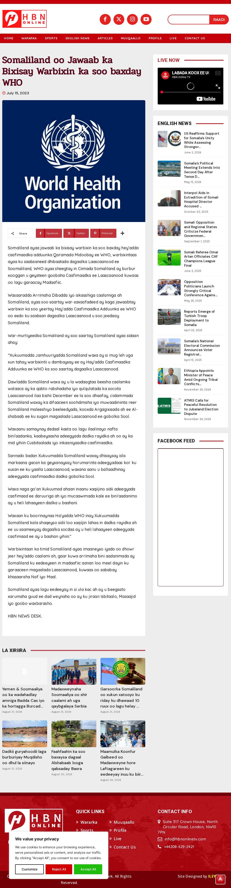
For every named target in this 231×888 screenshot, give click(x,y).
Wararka (89, 822)
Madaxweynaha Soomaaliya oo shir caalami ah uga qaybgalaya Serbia (69, 697)
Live (117, 838)
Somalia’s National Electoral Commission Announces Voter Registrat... (202, 348)
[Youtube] (146, 19)
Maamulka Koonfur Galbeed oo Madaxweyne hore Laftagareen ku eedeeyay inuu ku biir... (121, 763)
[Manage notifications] (220, 878)
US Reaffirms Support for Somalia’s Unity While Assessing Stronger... (201, 140)
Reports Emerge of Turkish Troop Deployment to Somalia (199, 318)
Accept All (88, 869)
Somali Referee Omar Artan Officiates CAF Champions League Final (201, 259)
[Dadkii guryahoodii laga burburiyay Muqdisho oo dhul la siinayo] (24, 733)
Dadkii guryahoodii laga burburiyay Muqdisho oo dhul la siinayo (24, 757)
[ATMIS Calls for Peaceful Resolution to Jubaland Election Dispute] (169, 406)
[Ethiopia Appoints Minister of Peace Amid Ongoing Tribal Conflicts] (169, 376)
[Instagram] (132, 19)
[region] (58, 855)
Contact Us (125, 847)
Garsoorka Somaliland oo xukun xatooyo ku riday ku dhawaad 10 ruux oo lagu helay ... (121, 697)
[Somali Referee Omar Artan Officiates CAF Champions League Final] (169, 258)
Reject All (59, 869)
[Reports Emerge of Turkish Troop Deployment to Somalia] (169, 317)
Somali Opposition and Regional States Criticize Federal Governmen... (200, 229)
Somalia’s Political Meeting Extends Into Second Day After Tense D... (202, 170)
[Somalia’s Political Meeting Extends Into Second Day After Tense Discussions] (169, 169)
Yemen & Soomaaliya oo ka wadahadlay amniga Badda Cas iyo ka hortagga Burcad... (23, 697)
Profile (120, 830)
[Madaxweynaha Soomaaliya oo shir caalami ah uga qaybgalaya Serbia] (73, 671)
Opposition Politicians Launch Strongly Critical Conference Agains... (200, 288)
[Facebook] (105, 19)
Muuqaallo (124, 822)
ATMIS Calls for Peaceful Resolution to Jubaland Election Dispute (201, 407)
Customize (29, 869)
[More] (122, 233)
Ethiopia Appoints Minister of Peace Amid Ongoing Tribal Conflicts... (201, 377)
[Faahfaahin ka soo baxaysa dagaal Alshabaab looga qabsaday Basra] (73, 733)
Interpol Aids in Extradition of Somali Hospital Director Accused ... (201, 199)
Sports (87, 830)
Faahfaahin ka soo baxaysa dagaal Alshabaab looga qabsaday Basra (68, 760)
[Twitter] (119, 19)
